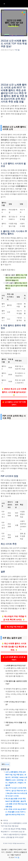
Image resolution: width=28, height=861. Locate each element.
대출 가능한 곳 (16, 855)
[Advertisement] (14, 68)
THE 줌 (16, 857)
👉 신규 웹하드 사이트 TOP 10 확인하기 (14, 403)
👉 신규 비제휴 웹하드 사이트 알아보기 (14, 658)
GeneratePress (20, 843)
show (7, 764)
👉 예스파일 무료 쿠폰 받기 (14, 627)
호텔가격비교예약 (15, 849)
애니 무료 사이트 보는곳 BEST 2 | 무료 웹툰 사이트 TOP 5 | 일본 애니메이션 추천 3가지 (15, 812)
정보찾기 (4, 849)
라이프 (5, 820)
